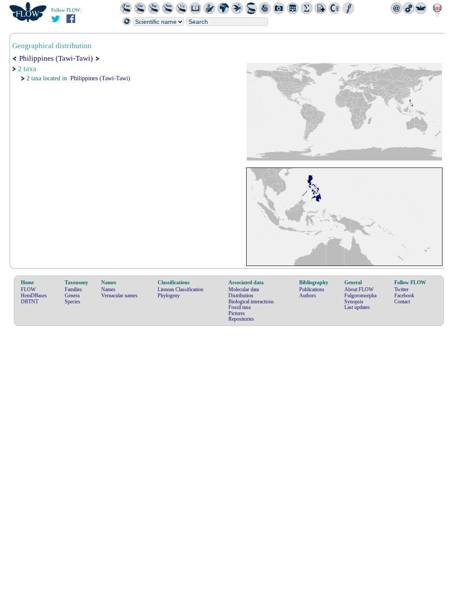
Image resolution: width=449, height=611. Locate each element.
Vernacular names (119, 295)
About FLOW (358, 289)
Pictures (236, 313)
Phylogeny (169, 295)
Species (72, 302)
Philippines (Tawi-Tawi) (100, 78)
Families (73, 289)
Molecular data (243, 289)
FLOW (28, 289)
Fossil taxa (239, 307)
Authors (307, 295)
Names (108, 289)
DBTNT (29, 302)
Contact (402, 302)
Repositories (241, 319)
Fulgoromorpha (360, 295)
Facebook (404, 295)
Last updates (357, 307)
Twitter (401, 289)
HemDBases (34, 295)
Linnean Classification (180, 289)
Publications (311, 289)
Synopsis (353, 302)
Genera (72, 295)
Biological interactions (251, 302)
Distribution (240, 295)
